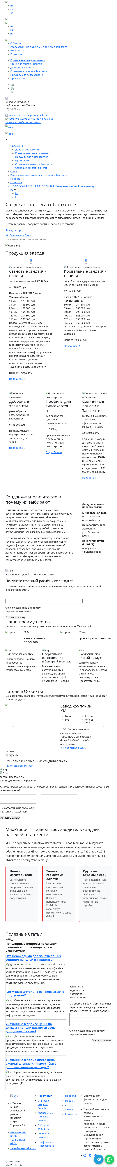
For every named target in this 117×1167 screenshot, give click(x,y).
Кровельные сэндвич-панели (27, 60)
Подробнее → (17, 379)
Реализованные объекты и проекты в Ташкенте (38, 47)
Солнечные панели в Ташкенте (28, 71)
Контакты (16, 54)
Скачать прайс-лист (21, 235)
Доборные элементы (22, 67)
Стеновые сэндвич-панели (26, 64)
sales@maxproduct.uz (23, 1148)
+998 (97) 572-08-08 (20, 118)
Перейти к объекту (74, 747)
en (11, 12)
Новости (15, 50)
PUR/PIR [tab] (27, 293)
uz (11, 5)
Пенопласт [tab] (15, 293)
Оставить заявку (31, 122)
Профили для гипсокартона (26, 75)
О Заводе (15, 43)
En (16, 197)
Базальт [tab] (37, 293)
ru (11, 9)
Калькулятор (13, 122)
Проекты (70, 1095)
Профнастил (17, 78)
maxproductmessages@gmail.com (28, 115)
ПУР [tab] (76, 297)
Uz (16, 193)
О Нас (13, 171)
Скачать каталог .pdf (20, 766)
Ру (11, 189)
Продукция (16, 146)
